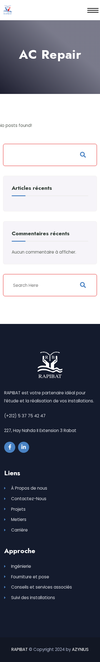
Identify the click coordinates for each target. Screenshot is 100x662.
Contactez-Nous (28, 499)
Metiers (18, 519)
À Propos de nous (29, 488)
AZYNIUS (80, 649)
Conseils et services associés (41, 587)
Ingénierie (21, 566)
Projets (18, 509)
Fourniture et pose (30, 577)
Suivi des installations (33, 597)
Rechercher (83, 155)
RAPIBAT (19, 649)
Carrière (19, 530)
